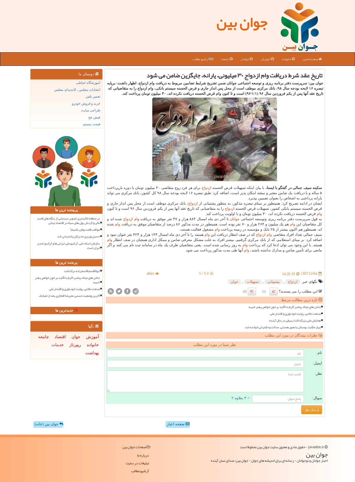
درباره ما (143, 455)
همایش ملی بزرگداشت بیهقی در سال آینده (295, 321)
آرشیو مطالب (201, 59)
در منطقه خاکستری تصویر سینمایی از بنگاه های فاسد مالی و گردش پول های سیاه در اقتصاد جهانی (68, 220)
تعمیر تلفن (93, 96)
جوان (234, 282)
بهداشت (92, 353)
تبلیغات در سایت (137, 463)
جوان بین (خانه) (47, 424)
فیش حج (94, 117)
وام (319, 214)
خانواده (287, 59)
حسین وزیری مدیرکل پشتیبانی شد (78, 236)
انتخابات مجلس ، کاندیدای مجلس (77, 90)
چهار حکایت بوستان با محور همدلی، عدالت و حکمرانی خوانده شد (283, 327)
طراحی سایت (90, 110)
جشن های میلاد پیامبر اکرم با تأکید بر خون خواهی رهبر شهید (284, 307)
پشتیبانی (273, 282)
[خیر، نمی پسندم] (252, 291)
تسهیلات (253, 282)
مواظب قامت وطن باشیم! (85, 230)
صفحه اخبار (176, 424)
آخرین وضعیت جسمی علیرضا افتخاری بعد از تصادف (69, 296)
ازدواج (206, 188)
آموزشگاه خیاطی (88, 83)
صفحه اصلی (311, 59)
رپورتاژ (75, 345)
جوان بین (241, 22)
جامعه (225, 59)
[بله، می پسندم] (273, 291)
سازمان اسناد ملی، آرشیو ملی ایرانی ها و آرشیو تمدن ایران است (68, 245)
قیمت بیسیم (91, 124)
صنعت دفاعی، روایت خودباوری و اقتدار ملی (295, 314)
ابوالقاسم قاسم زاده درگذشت (82, 271)
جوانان (245, 59)
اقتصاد (60, 336)
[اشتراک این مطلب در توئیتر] (119, 291)
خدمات (57, 345)
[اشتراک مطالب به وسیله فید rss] (110, 291)
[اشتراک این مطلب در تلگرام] (135, 291)
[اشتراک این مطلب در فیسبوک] (127, 291)
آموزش (266, 59)
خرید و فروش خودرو (86, 103)
